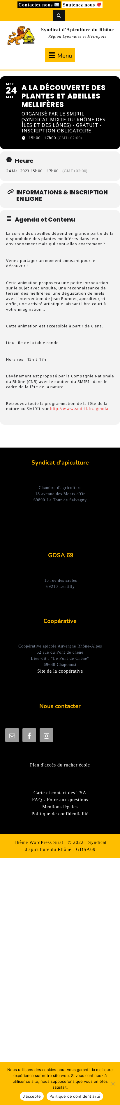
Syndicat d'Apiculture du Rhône (77, 29)
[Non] (113, 1084)
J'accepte (32, 1096)
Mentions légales (60, 806)
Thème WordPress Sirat (38, 842)
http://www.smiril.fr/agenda (79, 408)
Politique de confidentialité (60, 813)
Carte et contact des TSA (60, 792)
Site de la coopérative (60, 671)
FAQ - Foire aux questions (60, 799)
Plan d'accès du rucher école (60, 764)
